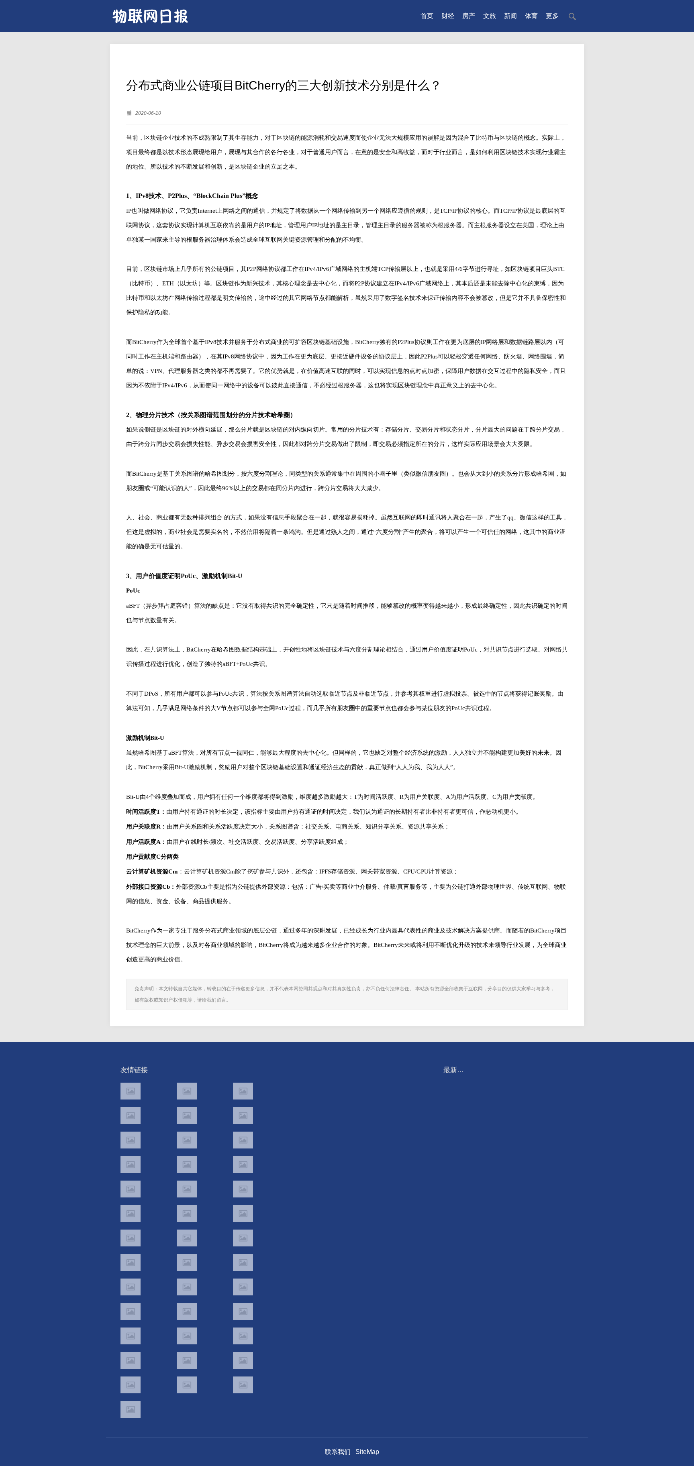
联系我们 (338, 1451)
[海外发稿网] (243, 1384)
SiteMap (367, 1451)
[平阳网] (243, 1336)
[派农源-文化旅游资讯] (187, 1140)
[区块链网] (243, 1091)
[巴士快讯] (243, 1311)
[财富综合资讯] (187, 1115)
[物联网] (243, 1360)
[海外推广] (130, 1409)
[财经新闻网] (243, 1140)
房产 (468, 15)
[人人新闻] (130, 1238)
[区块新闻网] (187, 1238)
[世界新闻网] (187, 1164)
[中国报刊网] (130, 1336)
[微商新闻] (130, 1311)
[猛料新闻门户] (130, 1213)
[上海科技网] (187, 1262)
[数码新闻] (243, 1213)
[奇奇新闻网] (130, 1262)
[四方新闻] (243, 1189)
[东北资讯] (187, 1336)
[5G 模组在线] (130, 1384)
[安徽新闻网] (187, 1213)
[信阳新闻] (243, 1262)
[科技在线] (130, 1115)
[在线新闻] (130, 1140)
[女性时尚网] (243, 1115)
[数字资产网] (187, 1091)
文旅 (489, 15)
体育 (531, 15)
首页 (426, 15)
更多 (552, 15)
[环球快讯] (130, 1164)
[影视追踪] (187, 1287)
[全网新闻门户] (243, 1164)
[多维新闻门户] (130, 1360)
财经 (447, 15)
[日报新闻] (243, 1238)
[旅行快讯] (187, 1360)
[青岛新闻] (243, 1287)
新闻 (510, 15)
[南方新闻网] (187, 1189)
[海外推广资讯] (187, 1384)
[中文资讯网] (130, 1091)
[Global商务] (187, 1311)
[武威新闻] (130, 1287)
